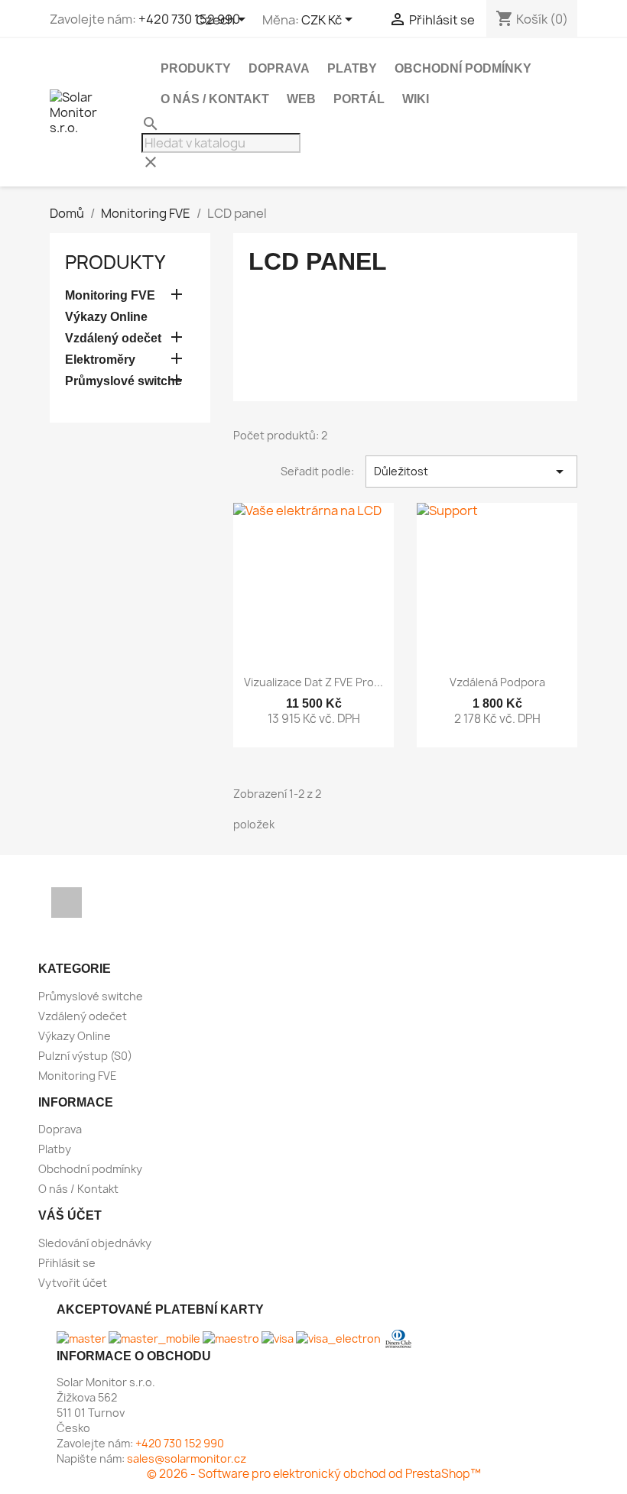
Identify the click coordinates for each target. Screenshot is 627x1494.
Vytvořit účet (72, 1282)
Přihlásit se (67, 1263)
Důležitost (471, 471)
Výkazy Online (106, 316)
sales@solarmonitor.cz (186, 1458)
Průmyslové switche (123, 380)
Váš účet (70, 1215)
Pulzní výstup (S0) (85, 1055)
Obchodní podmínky (463, 68)
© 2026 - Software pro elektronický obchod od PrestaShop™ (314, 1474)
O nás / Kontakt (215, 98)
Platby (352, 68)
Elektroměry (100, 359)
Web (301, 98)
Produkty (196, 68)
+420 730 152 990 (189, 19)
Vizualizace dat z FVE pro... (313, 682)
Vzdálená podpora (497, 682)
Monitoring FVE (110, 295)
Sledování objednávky (94, 1243)
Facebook (66, 902)
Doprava (279, 68)
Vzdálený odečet (113, 338)
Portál (359, 98)
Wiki (415, 98)
